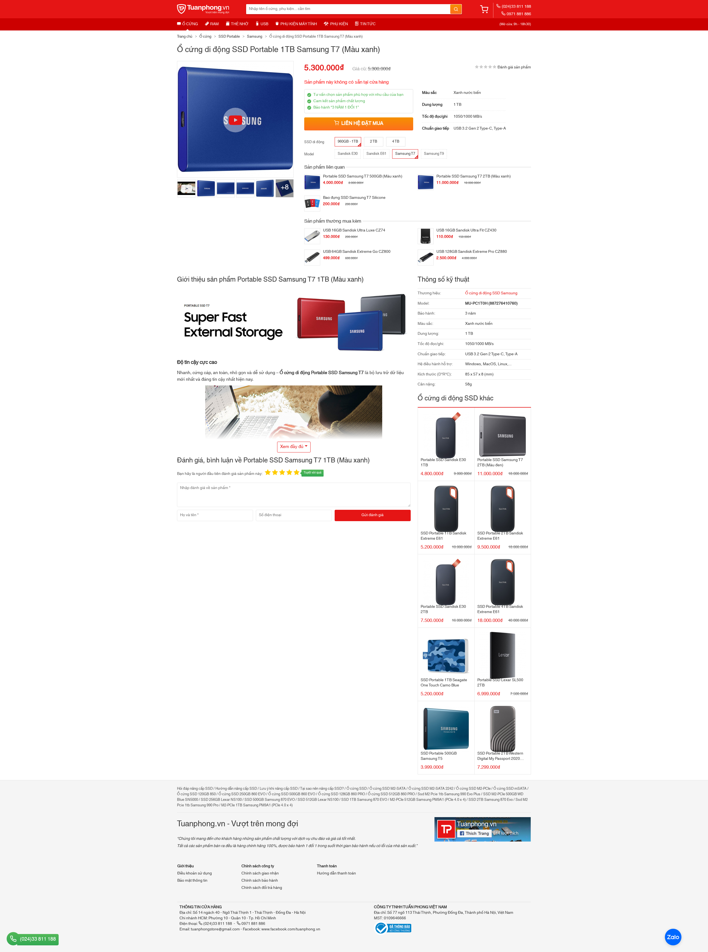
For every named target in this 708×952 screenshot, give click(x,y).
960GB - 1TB (348, 141)
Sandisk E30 (348, 153)
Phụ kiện (339, 24)
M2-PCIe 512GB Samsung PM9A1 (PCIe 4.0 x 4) (428, 799)
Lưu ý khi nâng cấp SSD (279, 788)
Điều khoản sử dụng (194, 873)
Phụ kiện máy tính (298, 24)
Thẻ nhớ (239, 24)
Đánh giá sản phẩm (514, 67)
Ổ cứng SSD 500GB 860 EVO (291, 794)
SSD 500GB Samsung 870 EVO (269, 799)
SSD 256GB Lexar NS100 (221, 799)
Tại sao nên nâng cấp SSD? (322, 788)
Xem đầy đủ (291, 446)
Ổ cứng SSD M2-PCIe (473, 788)
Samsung (254, 36)
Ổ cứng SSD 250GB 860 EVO (242, 794)
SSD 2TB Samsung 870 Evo (490, 799)
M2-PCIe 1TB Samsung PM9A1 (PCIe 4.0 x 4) (257, 805)
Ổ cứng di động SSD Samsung (491, 293)
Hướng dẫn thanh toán (336, 873)
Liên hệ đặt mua (362, 123)
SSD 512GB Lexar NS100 (318, 799)
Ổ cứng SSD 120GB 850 (196, 794)
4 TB (395, 141)
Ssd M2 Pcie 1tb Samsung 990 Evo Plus (449, 794)
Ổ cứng (190, 24)
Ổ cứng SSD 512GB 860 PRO (391, 794)
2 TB (373, 141)
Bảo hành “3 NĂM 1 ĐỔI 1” (336, 107)
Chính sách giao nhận (260, 873)
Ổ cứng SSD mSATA (510, 788)
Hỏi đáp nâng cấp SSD (195, 788)
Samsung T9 (434, 153)
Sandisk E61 (376, 153)
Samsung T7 (405, 153)
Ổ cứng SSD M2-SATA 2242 (430, 788)
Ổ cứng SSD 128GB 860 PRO (341, 794)
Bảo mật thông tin (192, 880)
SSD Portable (229, 36)
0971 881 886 (519, 14)
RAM (214, 24)
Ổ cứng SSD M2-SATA (387, 788)
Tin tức (368, 24)
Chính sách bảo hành (259, 880)
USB (264, 24)
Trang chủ (184, 36)
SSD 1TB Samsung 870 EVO (364, 799)
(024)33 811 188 (516, 6)
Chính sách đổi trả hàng (261, 887)
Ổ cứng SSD (357, 788)
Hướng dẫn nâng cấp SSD (236, 788)
